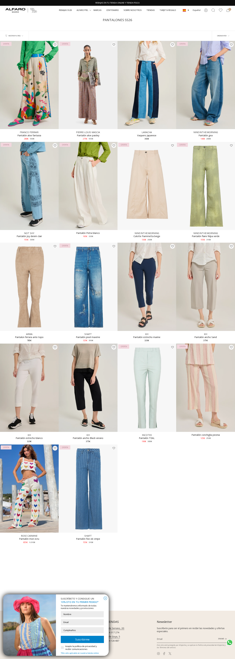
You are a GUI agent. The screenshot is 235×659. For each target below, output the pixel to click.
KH (146, 334)
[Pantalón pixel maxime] (88, 287)
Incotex (147, 435)
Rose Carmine (29, 535)
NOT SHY (29, 233)
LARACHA (147, 132)
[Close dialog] (105, 598)
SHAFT (88, 334)
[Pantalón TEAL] (147, 388)
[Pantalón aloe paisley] (88, 85)
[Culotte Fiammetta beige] (147, 186)
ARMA (29, 334)
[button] (65, 10)
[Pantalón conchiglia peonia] (205, 388)
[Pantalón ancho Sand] (205, 287)
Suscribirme (82, 639)
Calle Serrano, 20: (115, 628)
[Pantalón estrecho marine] (147, 287)
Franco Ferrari (29, 132)
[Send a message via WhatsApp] (229, 642)
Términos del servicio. (168, 647)
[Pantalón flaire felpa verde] (205, 186)
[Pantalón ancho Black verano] (88, 388)
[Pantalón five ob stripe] (88, 489)
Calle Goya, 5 (113, 636)
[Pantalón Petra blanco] (88, 186)
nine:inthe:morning (205, 132)
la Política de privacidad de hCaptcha (210, 645)
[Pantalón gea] (205, 85)
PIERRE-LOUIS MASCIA (88, 132)
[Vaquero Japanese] (147, 85)
